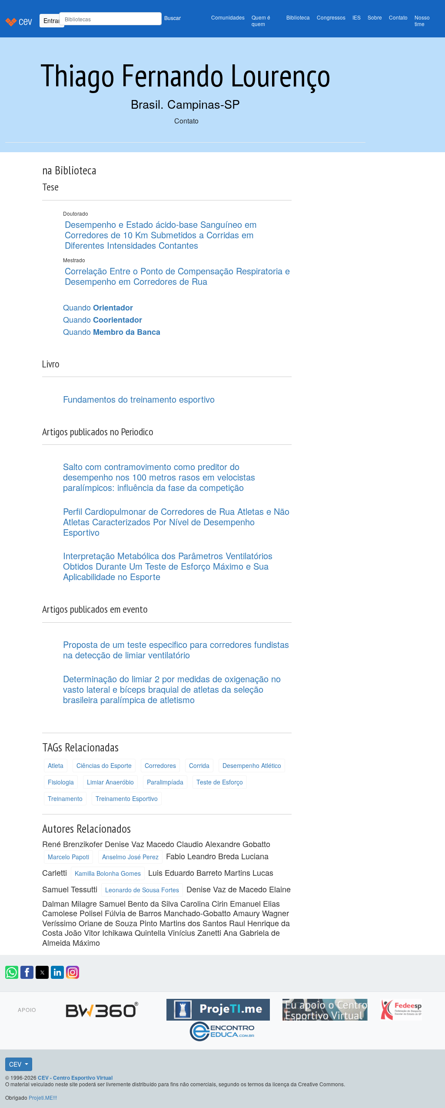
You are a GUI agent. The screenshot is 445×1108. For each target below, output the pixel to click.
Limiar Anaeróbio (110, 782)
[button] (11, 972)
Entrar (51, 20)
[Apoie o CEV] (326, 1008)
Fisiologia (61, 782)
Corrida (199, 765)
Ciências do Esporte (104, 765)
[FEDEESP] (401, 1008)
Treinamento (65, 798)
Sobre (375, 17)
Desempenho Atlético (251, 765)
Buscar (172, 17)
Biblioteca (298, 17)
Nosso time (422, 20)
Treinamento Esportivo (127, 798)
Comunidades (228, 17)
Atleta (55, 765)
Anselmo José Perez (130, 856)
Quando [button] (98, 307)
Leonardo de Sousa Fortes (142, 889)
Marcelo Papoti (68, 856)
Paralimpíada (165, 782)
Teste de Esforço (219, 782)
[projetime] (219, 1008)
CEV (16, 1064)
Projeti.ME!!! (43, 1097)
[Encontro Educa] (222, 1029)
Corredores (160, 765)
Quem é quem (261, 20)
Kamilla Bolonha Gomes (108, 873)
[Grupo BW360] (103, 1008)
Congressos (331, 17)
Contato (398, 17)
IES (356, 17)
